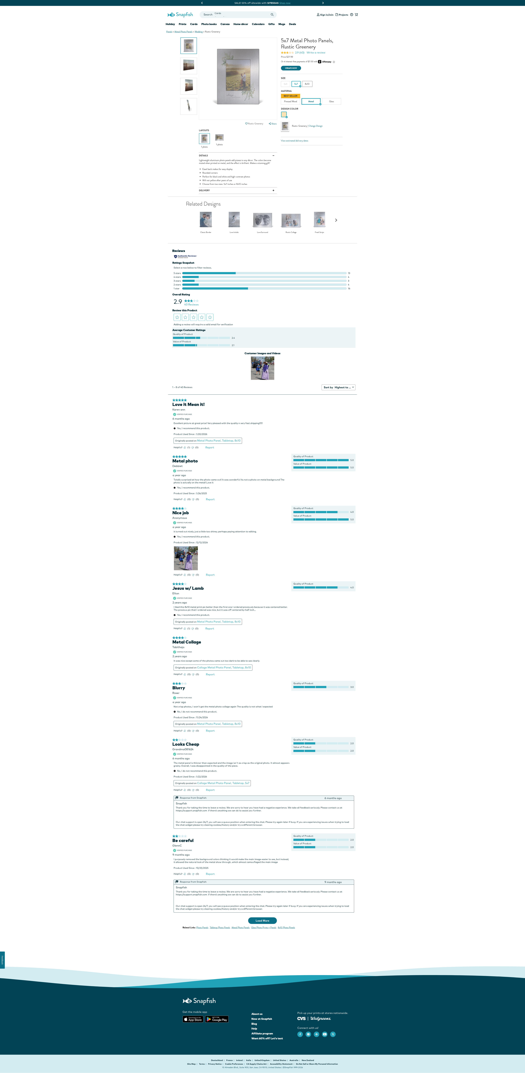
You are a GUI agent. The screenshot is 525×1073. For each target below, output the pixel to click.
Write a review (316, 52)
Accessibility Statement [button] (281, 1064)
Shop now (291, 3)
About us (256, 1014)
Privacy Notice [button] (215, 1064)
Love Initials (234, 232)
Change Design (316, 126)
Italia (249, 1060)
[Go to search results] (272, 14)
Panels (169, 31)
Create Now (291, 68)
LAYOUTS (204, 130)
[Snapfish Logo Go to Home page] (180, 14)
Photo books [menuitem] (209, 24)
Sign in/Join (326, 14)
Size (283, 78)
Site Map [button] (191, 1064)
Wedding (199, 31)
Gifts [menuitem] (271, 24)
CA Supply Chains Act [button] (256, 1064)
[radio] (284, 114)
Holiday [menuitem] (170, 24)
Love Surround (262, 232)
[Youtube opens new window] (326, 1033)
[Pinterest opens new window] (318, 1033)
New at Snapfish (261, 1018)
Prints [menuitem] (182, 24)
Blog (254, 1023)
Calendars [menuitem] (258, 24)
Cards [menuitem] (194, 24)
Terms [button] (202, 1064)
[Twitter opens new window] (334, 1033)
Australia (294, 1060)
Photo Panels (202, 927)
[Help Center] (351, 14)
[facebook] (301, 1033)
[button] (246, 123)
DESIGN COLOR (289, 108)
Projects (343, 14)
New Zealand (308, 1060)
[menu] (272, 123)
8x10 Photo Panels (286, 927)
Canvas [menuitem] (225, 24)
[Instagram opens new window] (310, 1033)
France (229, 1060)
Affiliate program (262, 1033)
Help (254, 1028)
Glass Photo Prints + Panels (263, 927)
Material (286, 91)
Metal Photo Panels (183, 31)
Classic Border (205, 232)
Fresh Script (319, 232)
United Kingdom (262, 1060)
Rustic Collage (291, 232)
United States (280, 1060)
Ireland (239, 1060)
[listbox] (311, 100)
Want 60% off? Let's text (267, 1038)
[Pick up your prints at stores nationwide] (301, 1018)
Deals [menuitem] (292, 24)
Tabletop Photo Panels (220, 927)
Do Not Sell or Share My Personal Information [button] (317, 1064)
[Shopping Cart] (356, 14)
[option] (188, 45)
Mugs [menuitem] (281, 24)
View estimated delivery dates (294, 140)
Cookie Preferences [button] (234, 1064)
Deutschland (217, 1060)
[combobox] (238, 14)
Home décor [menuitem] (241, 24)
